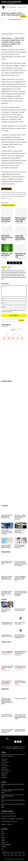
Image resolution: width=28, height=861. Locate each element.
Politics (3, 853)
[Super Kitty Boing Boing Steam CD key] (21, 230)
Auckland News (4, 760)
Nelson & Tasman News (6, 770)
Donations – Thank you (6, 824)
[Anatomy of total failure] (21, 694)
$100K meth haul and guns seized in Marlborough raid (20, 531)
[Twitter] (11, 262)
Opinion (3, 792)
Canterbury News (4, 774)
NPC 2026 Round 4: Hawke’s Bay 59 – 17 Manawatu (6, 610)
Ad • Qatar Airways (19, 258)
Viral (23, 855)
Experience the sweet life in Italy (20, 255)
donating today (8, 198)
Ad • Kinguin (18, 240)
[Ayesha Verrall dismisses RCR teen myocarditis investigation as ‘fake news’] (21, 572)
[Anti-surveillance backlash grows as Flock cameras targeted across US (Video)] (7, 526)
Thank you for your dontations (7, 813)
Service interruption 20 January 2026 (9, 821)
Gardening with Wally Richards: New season (20, 730)
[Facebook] (14, 262)
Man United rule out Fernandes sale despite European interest (20, 636)
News (2, 787)
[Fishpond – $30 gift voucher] (7, 248)
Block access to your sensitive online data (20, 219)
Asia (12, 855)
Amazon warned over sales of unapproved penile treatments (6, 682)
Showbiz (19, 853)
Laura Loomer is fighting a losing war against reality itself (7, 731)
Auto (9, 855)
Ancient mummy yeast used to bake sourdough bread (20, 682)
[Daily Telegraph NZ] (3, 7)
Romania (9, 267)
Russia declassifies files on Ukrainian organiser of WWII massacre (20, 653)
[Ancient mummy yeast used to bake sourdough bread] (21, 676)
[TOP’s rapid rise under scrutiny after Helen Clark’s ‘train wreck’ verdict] (7, 587)
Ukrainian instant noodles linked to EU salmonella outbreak (7, 667)
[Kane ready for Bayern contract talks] (21, 618)
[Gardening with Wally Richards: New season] (21, 725)
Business (5, 855)
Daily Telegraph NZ (12, 7)
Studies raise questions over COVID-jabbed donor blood (20, 546)
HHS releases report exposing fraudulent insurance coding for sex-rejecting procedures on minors (7, 701)
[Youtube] (20, 742)
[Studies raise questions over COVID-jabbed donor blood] (21, 541)
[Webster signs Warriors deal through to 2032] (21, 604)
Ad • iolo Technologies (19, 222)
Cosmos (15, 855)
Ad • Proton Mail (4, 222)
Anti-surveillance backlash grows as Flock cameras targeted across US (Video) (7, 532)
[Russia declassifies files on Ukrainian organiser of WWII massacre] (21, 647)
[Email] (17, 262)
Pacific (11, 852)
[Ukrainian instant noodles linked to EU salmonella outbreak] (7, 662)
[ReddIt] (20, 262)
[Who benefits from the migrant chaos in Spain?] (7, 710)
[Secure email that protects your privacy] (7, 212)
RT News (8, 269)
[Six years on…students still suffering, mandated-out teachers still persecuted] (21, 511)
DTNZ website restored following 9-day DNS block (6, 563)
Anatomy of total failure (20, 698)
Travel (23, 853)
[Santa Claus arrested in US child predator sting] (21, 662)
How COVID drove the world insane (6, 237)
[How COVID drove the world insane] (7, 230)
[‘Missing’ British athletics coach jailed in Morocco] (7, 618)
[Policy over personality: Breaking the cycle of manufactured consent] (7, 572)
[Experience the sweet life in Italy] (21, 248)
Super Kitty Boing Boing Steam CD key (20, 237)
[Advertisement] (14, 360)
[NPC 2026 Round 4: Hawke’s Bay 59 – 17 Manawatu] (7, 604)
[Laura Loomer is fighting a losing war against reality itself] (7, 725)
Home (2, 202)
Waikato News (4, 764)
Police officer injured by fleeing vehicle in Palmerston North (6, 516)
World (23, 16)
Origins (19, 852)
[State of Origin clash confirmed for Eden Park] (7, 630)
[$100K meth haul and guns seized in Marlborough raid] (21, 526)
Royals (20, 855)
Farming (8, 853)
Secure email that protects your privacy (5, 219)
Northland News (4, 759)
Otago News (3, 775)
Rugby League (13, 853)
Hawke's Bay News (5, 765)
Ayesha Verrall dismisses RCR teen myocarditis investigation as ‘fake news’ (20, 578)
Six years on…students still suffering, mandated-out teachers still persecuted (20, 517)
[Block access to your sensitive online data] (21, 212)
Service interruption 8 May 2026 (8, 816)
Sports (15, 852)
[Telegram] (8, 262)
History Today (18, 655)
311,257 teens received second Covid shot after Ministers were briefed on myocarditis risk (20, 563)
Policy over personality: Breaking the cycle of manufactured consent (6, 578)
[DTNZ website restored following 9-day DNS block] (7, 557)
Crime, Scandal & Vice (6, 654)
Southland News (4, 777)
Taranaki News (4, 767)
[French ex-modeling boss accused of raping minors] (7, 647)
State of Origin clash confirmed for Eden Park (7, 635)
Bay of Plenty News (5, 762)
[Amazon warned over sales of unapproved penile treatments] (7, 676)
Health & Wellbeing (5, 670)
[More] (24, 262)
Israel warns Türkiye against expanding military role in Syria (6, 546)
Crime (8, 852)
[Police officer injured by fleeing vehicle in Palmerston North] (7, 511)
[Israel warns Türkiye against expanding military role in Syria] (7, 541)
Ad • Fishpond (4, 240)
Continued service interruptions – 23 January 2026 (12, 818)
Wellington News (4, 769)
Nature (23, 852)
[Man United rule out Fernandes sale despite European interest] (21, 630)
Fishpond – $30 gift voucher (6, 254)
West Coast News (4, 772)
